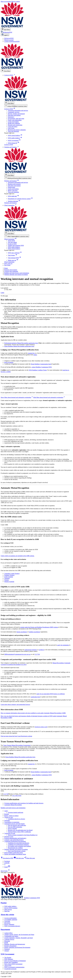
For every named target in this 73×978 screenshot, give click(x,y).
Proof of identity (8, 362)
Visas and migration (13, 131)
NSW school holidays (14, 248)
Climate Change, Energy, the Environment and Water (19, 934)
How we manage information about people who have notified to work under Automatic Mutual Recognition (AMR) (33, 713)
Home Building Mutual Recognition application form (19, 346)
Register (6, 814)
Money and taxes (12, 190)
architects (41, 649)
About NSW (11, 240)
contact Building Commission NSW (42, 367)
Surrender (7, 820)
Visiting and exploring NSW (16, 245)
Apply (6, 811)
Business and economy (14, 184)
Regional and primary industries (17, 130)
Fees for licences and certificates (17, 825)
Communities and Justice (11, 936)
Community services (13, 112)
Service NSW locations (10, 908)
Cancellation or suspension (11, 822)
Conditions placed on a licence (16, 819)
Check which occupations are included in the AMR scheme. (17, 556)
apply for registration (63, 645)
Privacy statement (9, 924)
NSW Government (7, 954)
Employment (11, 187)
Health (6, 942)
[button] (17, 397)
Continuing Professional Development (15, 841)
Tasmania (7, 578)
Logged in (6, 35)
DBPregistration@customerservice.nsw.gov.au (17, 654)
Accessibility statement (10, 919)
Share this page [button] (29, 858)
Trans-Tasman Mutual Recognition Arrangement (16, 745)
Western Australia (9, 581)
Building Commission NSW (32, 898)
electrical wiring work (41, 727)
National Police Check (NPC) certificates (19, 831)
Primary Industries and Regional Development (17, 947)
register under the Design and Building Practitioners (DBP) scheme (39, 627)
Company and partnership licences (14, 840)
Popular (4, 903)
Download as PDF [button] (7, 858)
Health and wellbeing (14, 123)
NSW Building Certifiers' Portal (38, 370)
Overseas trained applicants (15, 812)
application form (35, 697)
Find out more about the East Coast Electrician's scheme (16, 736)
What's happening (10, 239)
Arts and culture (12, 242)
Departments (5, 929)
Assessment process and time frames (14, 823)
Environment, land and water (16, 118)
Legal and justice (12, 126)
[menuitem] (9, 38)
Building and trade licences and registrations (13, 808)
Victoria (6, 580)
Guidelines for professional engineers (18, 844)
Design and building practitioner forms (15, 854)
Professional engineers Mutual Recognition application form (21, 343)
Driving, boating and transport (16, 113)
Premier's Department (10, 946)
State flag (7, 911)
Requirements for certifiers (15, 848)
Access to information (10, 918)
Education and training (14, 115)
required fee (31, 353)
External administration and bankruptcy (15, 838)
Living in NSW (9, 109)
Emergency (11, 117)
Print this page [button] (19, 858)
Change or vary (8, 817)
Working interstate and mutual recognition (16, 849)
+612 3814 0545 (16, 795)
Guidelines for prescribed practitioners (18, 843)
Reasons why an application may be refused (20, 830)
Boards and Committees (11, 962)
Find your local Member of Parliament (15, 960)
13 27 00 (37, 654)
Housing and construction (15, 125)
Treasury (6, 950)
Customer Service (9, 939)
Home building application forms (13, 852)
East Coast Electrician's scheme (16, 851)
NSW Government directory (12, 926)
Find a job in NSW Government (13, 964)
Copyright (7, 921)
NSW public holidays (14, 247)
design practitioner (22, 632)
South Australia (8, 577)
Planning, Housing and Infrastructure (14, 944)
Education (7, 941)
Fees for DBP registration (15, 827)
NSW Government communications (14, 967)
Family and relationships (15, 120)
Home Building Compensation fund (41, 364)
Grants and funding (13, 121)
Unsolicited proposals (10, 969)
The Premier (7, 957)
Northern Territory (9, 575)
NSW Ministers (8, 959)
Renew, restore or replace (11, 815)
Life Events (11, 128)
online (35, 354)
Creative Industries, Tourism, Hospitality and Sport (18, 938)
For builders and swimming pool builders (19, 846)
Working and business (11, 181)
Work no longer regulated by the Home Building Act (22, 835)
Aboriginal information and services (18, 110)
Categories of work (9, 833)
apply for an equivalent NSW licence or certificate (51, 694)
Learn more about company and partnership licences (15, 704)
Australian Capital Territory (12, 573)
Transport (7, 949)
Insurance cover (8, 836)
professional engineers (30, 649)
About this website (7, 915)
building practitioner (34, 632)
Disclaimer (7, 923)
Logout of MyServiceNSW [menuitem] (12, 41)
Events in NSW (12, 244)
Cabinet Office (8, 933)
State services (8, 909)
